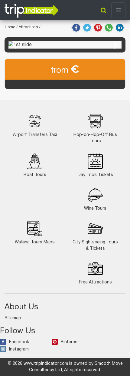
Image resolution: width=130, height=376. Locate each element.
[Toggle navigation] (118, 10)
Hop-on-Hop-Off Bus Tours (95, 138)
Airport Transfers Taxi (35, 135)
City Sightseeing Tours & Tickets (95, 245)
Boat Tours (35, 175)
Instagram (19, 349)
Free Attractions (95, 282)
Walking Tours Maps (35, 242)
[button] (14, 45)
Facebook (19, 342)
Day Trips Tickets (95, 175)
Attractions (29, 27)
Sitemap (13, 318)
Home (10, 27)
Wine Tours (95, 209)
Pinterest (70, 342)
